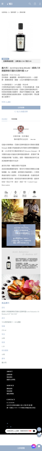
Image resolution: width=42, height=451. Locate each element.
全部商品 (4, 12)
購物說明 (9, 388)
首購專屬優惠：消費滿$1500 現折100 (17, 61)
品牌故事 (9, 374)
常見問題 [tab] (14, 119)
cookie (14, 431)
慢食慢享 (13, 12)
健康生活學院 (11, 379)
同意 (30, 431)
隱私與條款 (10, 393)
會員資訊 (9, 377)
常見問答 (9, 391)
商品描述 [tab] (4, 119)
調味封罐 (22, 12)
